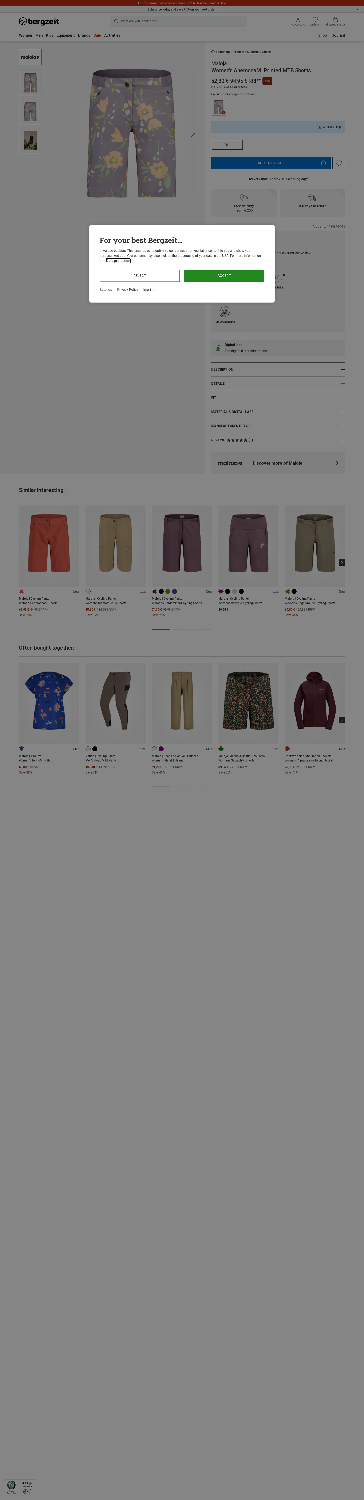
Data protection (118, 261)
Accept (224, 276)
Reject (140, 276)
